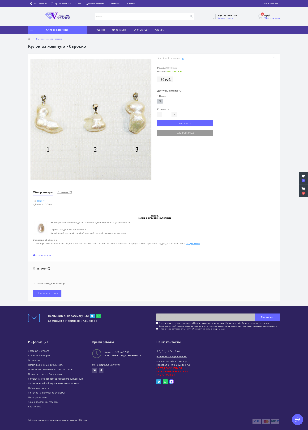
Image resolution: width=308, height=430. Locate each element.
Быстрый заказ (185, 132)
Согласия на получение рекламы (209, 328)
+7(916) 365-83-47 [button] (168, 351)
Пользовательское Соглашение (45, 374)
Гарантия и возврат (39, 355)
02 (160, 101)
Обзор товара (43, 192)
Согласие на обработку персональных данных (53, 383)
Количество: (164, 109)
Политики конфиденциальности (208, 323)
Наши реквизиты (37, 397)
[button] (61, 3)
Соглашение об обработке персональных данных (55, 378)
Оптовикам (115, 3)
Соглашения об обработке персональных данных (182, 326)
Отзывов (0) (64, 192)
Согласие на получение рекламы (46, 392)
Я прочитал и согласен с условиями (192, 328)
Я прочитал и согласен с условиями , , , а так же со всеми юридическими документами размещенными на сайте (218, 324)
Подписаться (267, 317)
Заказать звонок (225, 18)
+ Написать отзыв (47, 293)
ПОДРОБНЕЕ (193, 243)
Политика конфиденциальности (45, 364)
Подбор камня (118, 29)
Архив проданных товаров (43, 401)
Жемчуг (41, 200)
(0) (183, 58)
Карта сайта (35, 406)
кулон (39, 255)
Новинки (100, 29)
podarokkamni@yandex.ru (171, 356)
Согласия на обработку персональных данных (247, 323)
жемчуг (48, 255)
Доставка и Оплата (95, 3)
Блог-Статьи (141, 29)
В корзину (185, 123)
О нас (78, 3)
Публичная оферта (38, 388)
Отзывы (159, 29)
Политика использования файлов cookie (50, 369)
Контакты (130, 3)
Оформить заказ (272, 17)
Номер (161, 96)
